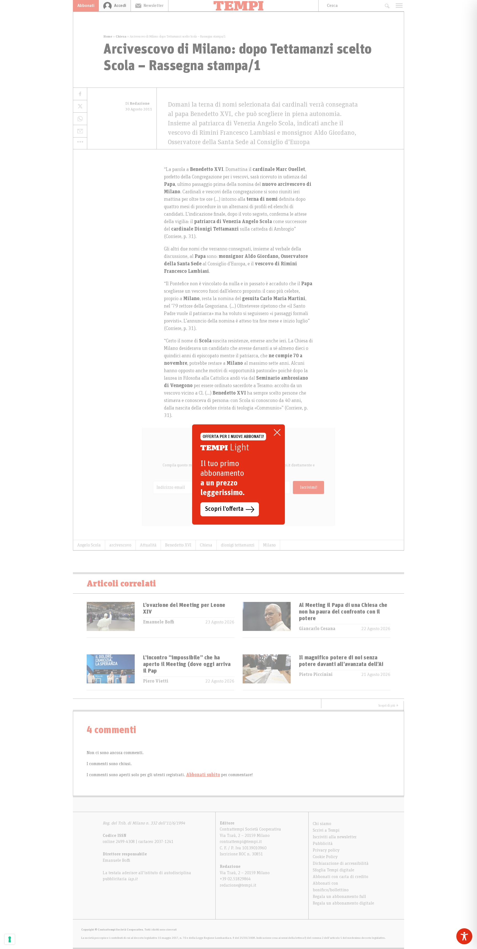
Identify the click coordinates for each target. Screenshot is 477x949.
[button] (80, 142)
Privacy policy (326, 850)
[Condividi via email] (80, 131)
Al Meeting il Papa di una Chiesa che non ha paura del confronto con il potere (343, 611)
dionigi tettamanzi (238, 545)
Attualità (148, 545)
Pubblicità (323, 843)
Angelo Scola (89, 545)
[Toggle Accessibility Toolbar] (464, 936)
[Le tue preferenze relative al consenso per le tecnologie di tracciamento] (9, 939)
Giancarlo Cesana (317, 629)
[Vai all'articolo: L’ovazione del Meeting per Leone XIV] (111, 620)
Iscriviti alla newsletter (335, 837)
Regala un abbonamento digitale (343, 903)
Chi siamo (322, 823)
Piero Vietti (155, 681)
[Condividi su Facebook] (80, 94)
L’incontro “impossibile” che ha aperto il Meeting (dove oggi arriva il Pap (186, 664)
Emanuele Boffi (158, 622)
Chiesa (121, 36)
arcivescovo (120, 545)
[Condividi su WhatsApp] (80, 119)
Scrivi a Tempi (326, 830)
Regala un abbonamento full (339, 896)
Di (137, 103)
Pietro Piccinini (316, 674)
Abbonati (85, 5)
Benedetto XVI (178, 545)
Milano (269, 545)
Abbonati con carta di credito (340, 876)
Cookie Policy (325, 857)
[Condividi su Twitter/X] (80, 106)
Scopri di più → (388, 705)
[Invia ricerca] (387, 5)
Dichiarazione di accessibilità (341, 863)
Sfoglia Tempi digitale (333, 870)
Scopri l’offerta (224, 509)
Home (108, 36)
